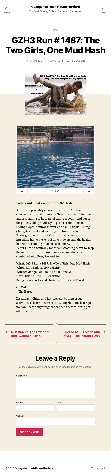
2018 (55, 30)
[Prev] (22, 191)
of (55, 191)
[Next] (88, 191)
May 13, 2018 (56, 61)
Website (20, 416)
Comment (21, 376)
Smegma (37, 61)
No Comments (78, 61)
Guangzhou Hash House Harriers (55, 6)
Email (60, 402)
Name (20, 402)
